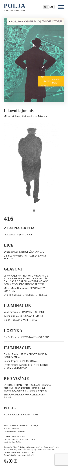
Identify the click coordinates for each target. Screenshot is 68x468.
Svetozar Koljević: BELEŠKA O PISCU (24, 251)
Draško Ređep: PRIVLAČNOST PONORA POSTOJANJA (26, 355)
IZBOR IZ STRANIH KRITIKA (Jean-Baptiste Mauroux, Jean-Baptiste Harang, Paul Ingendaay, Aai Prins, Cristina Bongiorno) (27, 388)
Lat (51, 6)
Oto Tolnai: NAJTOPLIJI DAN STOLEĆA (25, 294)
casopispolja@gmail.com (14, 431)
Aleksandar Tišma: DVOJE (18, 234)
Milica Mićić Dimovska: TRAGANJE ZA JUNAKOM (24, 289)
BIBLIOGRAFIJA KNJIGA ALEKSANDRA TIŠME (24, 396)
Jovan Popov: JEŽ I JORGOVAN (21, 361)
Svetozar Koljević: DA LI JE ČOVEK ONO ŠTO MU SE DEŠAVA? (26, 366)
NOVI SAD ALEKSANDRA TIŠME (21, 414)
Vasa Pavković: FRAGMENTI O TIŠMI (24, 312)
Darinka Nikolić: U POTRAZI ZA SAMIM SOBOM (25, 257)
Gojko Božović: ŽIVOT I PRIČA (20, 320)
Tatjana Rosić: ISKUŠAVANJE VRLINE (24, 316)
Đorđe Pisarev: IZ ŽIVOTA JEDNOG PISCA (26, 337)
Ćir (45, 6)
